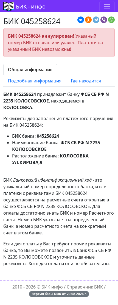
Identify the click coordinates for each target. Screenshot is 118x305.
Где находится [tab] (86, 81)
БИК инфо (52, 287)
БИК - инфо (31, 6)
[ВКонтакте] (80, 19)
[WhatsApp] (111, 19)
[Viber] (103, 19)
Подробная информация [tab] (34, 81)
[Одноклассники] (88, 19)
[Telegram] (96, 19)
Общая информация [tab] (30, 69)
